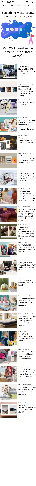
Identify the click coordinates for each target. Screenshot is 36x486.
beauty (12, 5)
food (19, 5)
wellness (27, 5)
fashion (4, 5)
